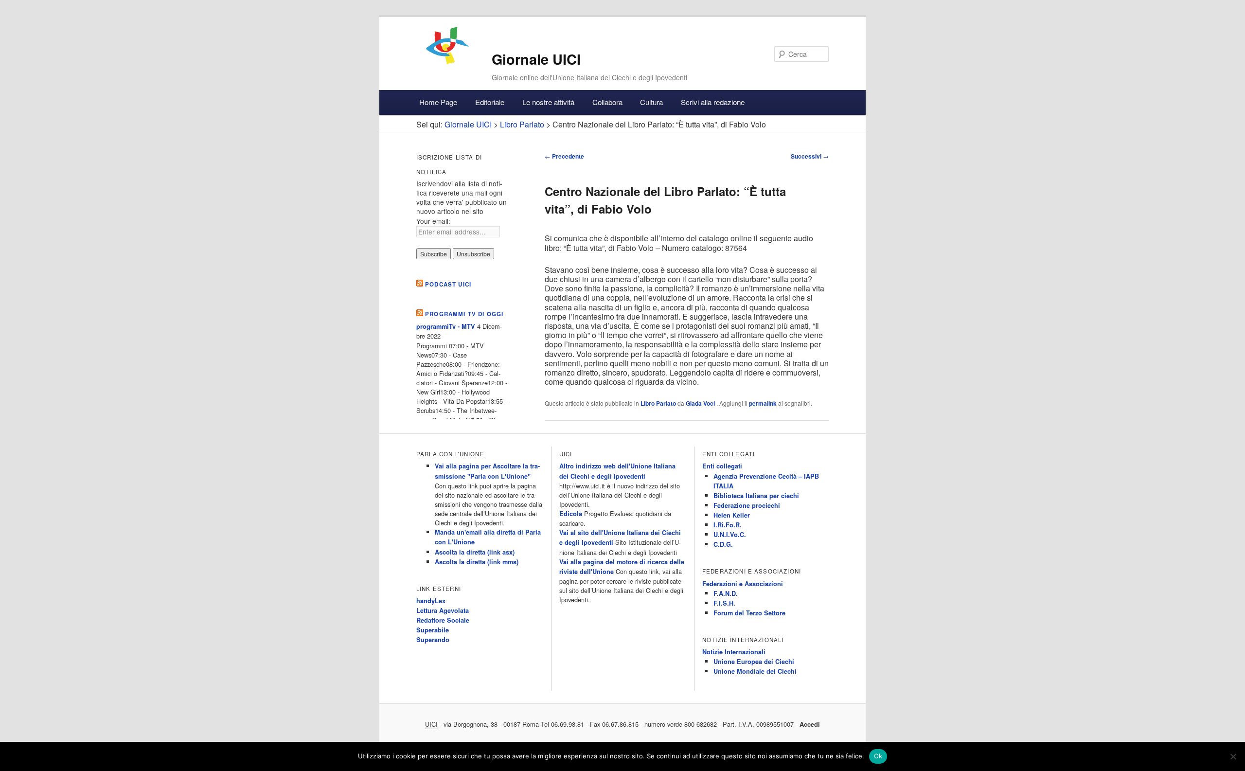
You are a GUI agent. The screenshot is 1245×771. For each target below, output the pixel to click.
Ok (878, 756)
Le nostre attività (548, 102)
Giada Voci (701, 403)
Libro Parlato (658, 403)
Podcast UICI (448, 284)
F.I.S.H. (724, 603)
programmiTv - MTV (445, 326)
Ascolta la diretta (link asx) (475, 552)
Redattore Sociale (442, 620)
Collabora (607, 102)
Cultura (651, 102)
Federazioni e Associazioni (742, 583)
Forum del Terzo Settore (749, 613)
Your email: (433, 221)
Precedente (564, 156)
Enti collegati (722, 466)
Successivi (810, 156)
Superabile (432, 630)
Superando (432, 639)
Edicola (570, 513)
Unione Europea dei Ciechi (753, 661)
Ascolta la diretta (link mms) (476, 561)
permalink (763, 403)
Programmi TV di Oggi (464, 314)
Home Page (438, 102)
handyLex (430, 600)
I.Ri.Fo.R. (727, 524)
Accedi (810, 724)
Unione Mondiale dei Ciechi (755, 671)
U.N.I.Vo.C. (729, 534)
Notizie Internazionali (733, 651)
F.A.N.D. (725, 593)
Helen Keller (731, 515)
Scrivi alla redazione (713, 102)
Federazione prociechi (746, 505)
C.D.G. (723, 544)
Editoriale (489, 102)
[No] (1233, 756)
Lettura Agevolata (442, 610)
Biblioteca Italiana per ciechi (756, 495)
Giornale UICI (536, 59)
